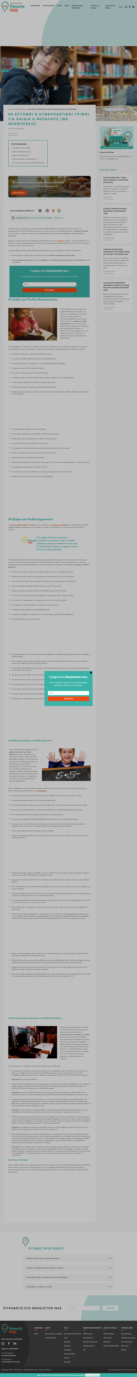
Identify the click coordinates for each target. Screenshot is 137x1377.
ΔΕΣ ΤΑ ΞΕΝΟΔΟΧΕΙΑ (92, 1375)
